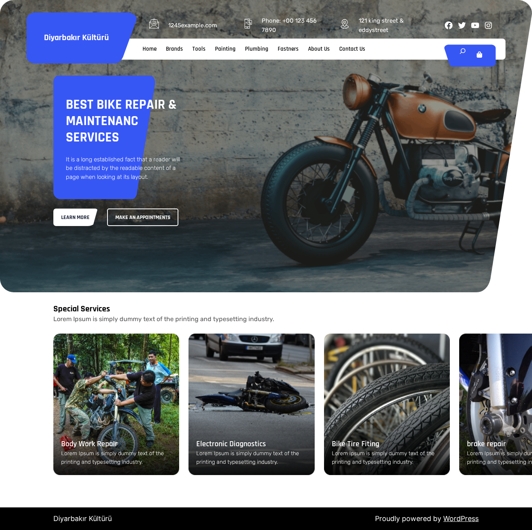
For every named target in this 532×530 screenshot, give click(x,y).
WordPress (461, 518)
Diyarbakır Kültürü (76, 37)
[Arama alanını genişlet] (462, 55)
